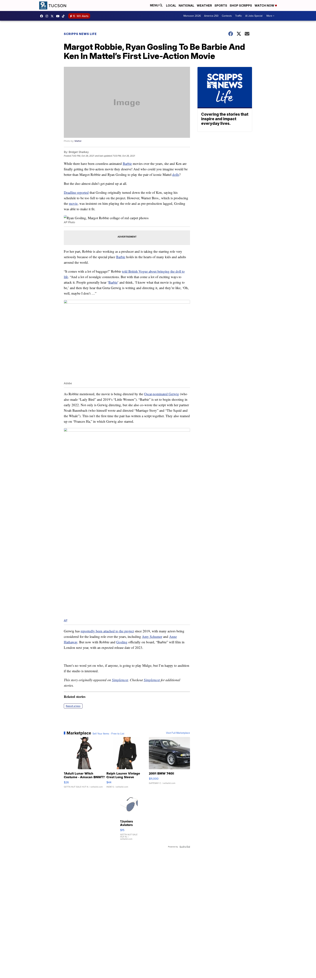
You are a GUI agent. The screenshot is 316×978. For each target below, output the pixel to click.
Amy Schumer (152, 636)
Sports (221, 5)
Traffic (238, 16)
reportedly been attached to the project (107, 631)
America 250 (211, 16)
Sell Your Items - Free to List (108, 733)
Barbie (127, 163)
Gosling (121, 642)
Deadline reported (76, 192)
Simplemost (120, 680)
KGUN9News (42, 16)
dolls (175, 174)
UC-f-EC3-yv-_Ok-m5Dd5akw (58, 16)
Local (171, 5)
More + (270, 16)
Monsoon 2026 (192, 16)
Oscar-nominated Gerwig (161, 394)
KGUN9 (53, 16)
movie (73, 203)
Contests (227, 16)
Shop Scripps (241, 5)
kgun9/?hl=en (48, 16)
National (186, 5)
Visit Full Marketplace (178, 733)
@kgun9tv (64, 16)
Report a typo (73, 706)
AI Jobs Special (253, 16)
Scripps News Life (80, 34)
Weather (204, 5)
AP (65, 620)
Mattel (78, 141)
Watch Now (265, 5)
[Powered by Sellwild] (184, 847)
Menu (154, 5)
